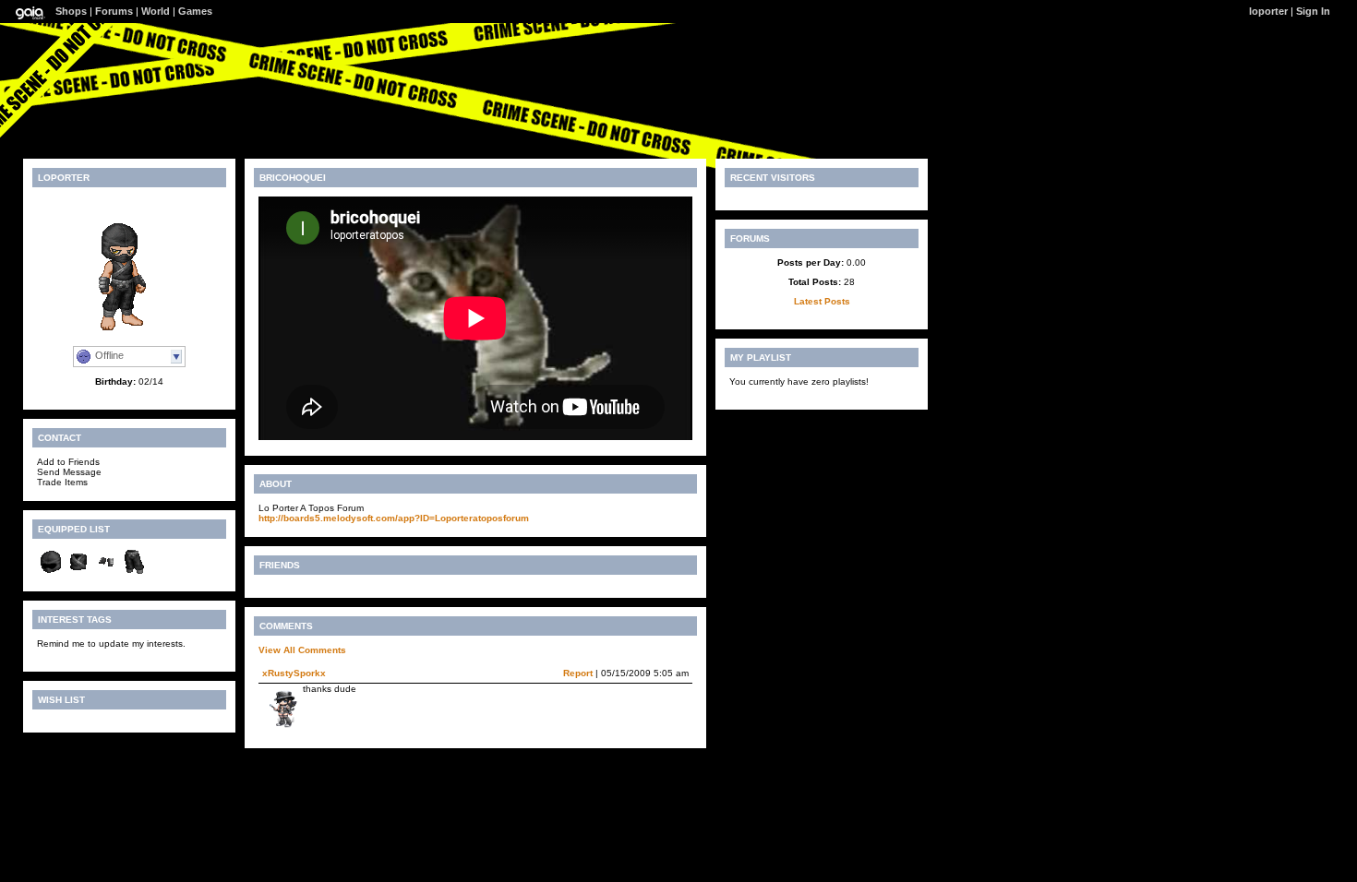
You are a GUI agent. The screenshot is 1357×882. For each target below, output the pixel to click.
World (155, 11)
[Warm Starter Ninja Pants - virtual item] (134, 572)
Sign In (1313, 11)
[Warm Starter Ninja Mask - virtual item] (51, 572)
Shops (71, 11)
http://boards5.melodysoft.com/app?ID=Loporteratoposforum (393, 518)
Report (578, 673)
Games (195, 11)
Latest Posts (822, 301)
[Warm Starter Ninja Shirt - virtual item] (78, 572)
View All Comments (302, 650)
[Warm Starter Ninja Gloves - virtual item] (106, 572)
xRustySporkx (294, 673)
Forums (114, 11)
